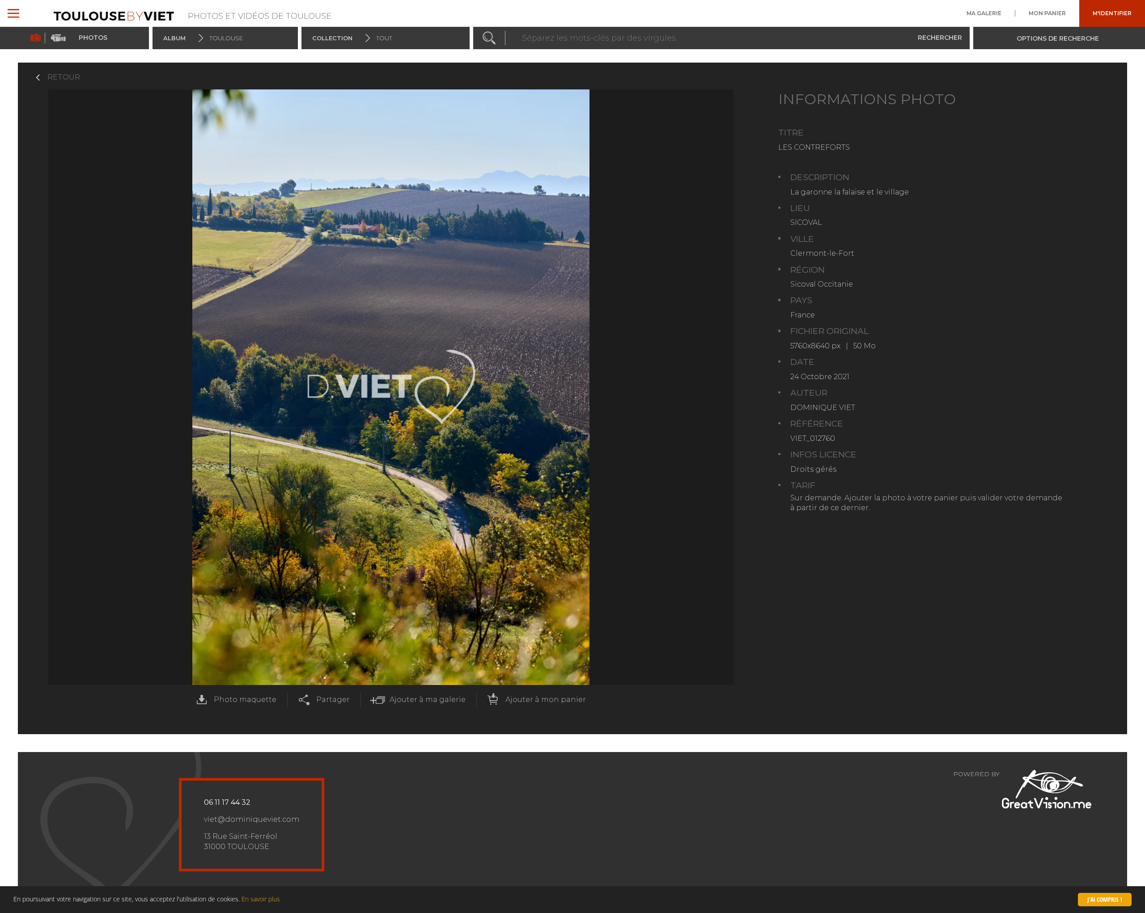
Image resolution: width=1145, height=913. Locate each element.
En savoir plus (261, 899)
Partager (333, 699)
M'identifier (1112, 13)
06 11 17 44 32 (227, 802)
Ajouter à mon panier (545, 699)
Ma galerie (984, 13)
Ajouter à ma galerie (428, 699)
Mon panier (1047, 13)
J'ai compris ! (1104, 899)
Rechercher (940, 38)
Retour (63, 77)
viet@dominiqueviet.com (251, 819)
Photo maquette (245, 699)
